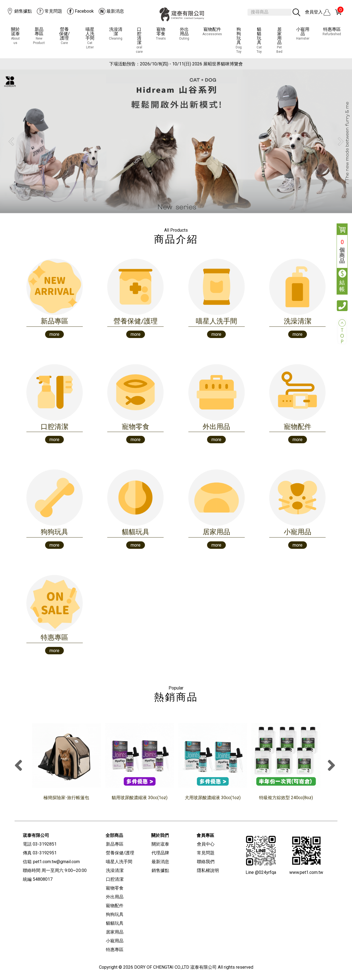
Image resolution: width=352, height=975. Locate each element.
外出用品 (184, 33)
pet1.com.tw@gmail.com (56, 861)
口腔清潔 (139, 40)
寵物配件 (212, 31)
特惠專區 (332, 31)
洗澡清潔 (115, 33)
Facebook (84, 11)
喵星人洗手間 (90, 38)
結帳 (342, 285)
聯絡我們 (206, 861)
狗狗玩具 (239, 40)
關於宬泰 (15, 36)
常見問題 (53, 11)
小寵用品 (302, 33)
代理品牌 (160, 852)
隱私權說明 (208, 870)
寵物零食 (161, 33)
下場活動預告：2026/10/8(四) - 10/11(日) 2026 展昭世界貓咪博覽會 (176, 64)
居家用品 (279, 40)
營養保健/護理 (64, 36)
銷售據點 (23, 11)
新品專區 (39, 36)
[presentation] (19, 766)
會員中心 (206, 844)
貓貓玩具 (259, 40)
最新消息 (115, 11)
